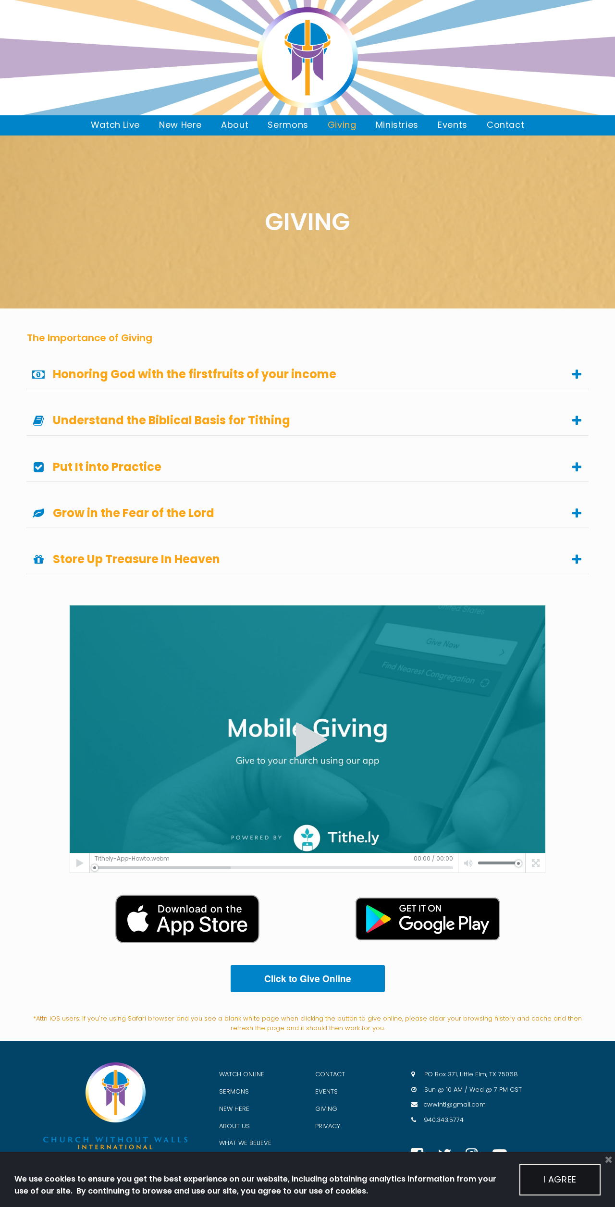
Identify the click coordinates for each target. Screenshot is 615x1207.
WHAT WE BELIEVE (245, 1142)
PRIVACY (327, 1126)
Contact (505, 125)
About (234, 125)
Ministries (397, 125)
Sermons (288, 125)
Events (452, 125)
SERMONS (234, 1091)
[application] (307, 739)
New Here (180, 125)
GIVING (326, 1108)
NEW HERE (234, 1108)
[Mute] (468, 863)
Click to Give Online (307, 978)
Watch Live (115, 125)
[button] (307, 739)
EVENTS (326, 1091)
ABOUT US (234, 1126)
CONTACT (330, 1074)
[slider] (274, 867)
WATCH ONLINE (241, 1074)
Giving (342, 125)
